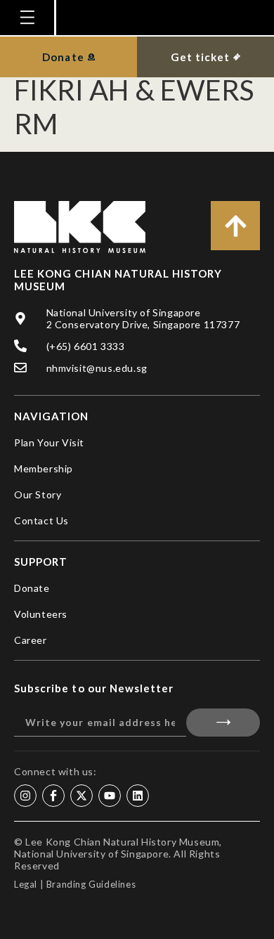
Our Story (37, 494)
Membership (43, 468)
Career (30, 640)
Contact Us (41, 520)
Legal (25, 884)
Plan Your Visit (49, 442)
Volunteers (40, 614)
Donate (32, 588)
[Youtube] (109, 795)
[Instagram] (25, 795)
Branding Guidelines (91, 884)
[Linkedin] (137, 795)
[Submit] (223, 722)
